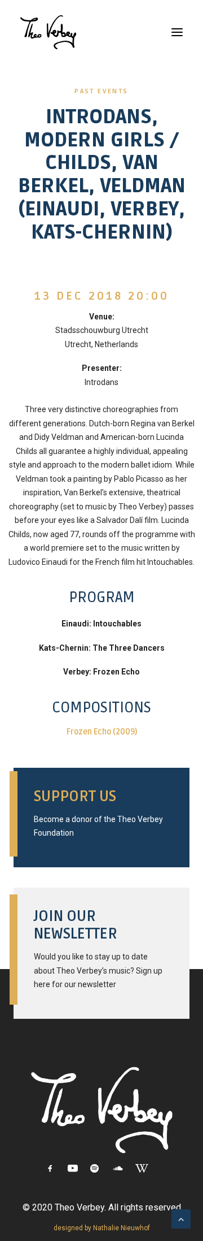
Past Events (101, 91)
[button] (177, 32)
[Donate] (101, 814)
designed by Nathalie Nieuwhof (102, 1228)
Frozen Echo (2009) (102, 732)
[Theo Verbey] (48, 32)
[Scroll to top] (181, 1218)
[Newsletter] (101, 950)
